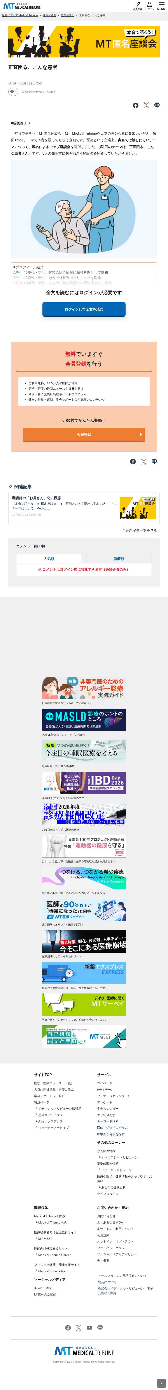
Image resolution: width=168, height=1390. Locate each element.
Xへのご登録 (42, 1288)
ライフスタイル (108, 1193)
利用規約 (103, 1235)
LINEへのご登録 (45, 1294)
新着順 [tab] (119, 559)
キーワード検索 (108, 1121)
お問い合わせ (106, 1216)
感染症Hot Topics (50, 1115)
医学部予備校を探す (111, 1134)
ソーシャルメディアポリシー (117, 1254)
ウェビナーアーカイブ (53, 1127)
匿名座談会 (67, 15)
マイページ (104, 1083)
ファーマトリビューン (116, 1170)
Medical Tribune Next (53, 1271)
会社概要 (103, 1260)
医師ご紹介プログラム (112, 1127)
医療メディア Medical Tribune (20, 15)
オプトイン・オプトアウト (115, 1241)
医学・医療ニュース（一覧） (54, 1083)
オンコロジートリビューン (119, 1157)
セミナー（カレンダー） (114, 1096)
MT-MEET (45, 1238)
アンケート (104, 1102)
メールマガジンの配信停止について (122, 1275)
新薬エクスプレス (50, 1121)
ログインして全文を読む (84, 309)
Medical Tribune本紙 (52, 1222)
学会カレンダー (108, 1108)
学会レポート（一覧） (49, 1096)
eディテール (105, 1089)
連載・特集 (49, 15)
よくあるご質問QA (110, 1222)
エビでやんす (106, 1115)
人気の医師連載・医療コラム (54, 1089)
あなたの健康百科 (113, 1187)
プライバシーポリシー (112, 1248)
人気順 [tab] (49, 559)
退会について (107, 1282)
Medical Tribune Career (54, 1255)
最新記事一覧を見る (141, 530)
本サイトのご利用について (115, 1229)
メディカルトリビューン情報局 (59, 1108)
